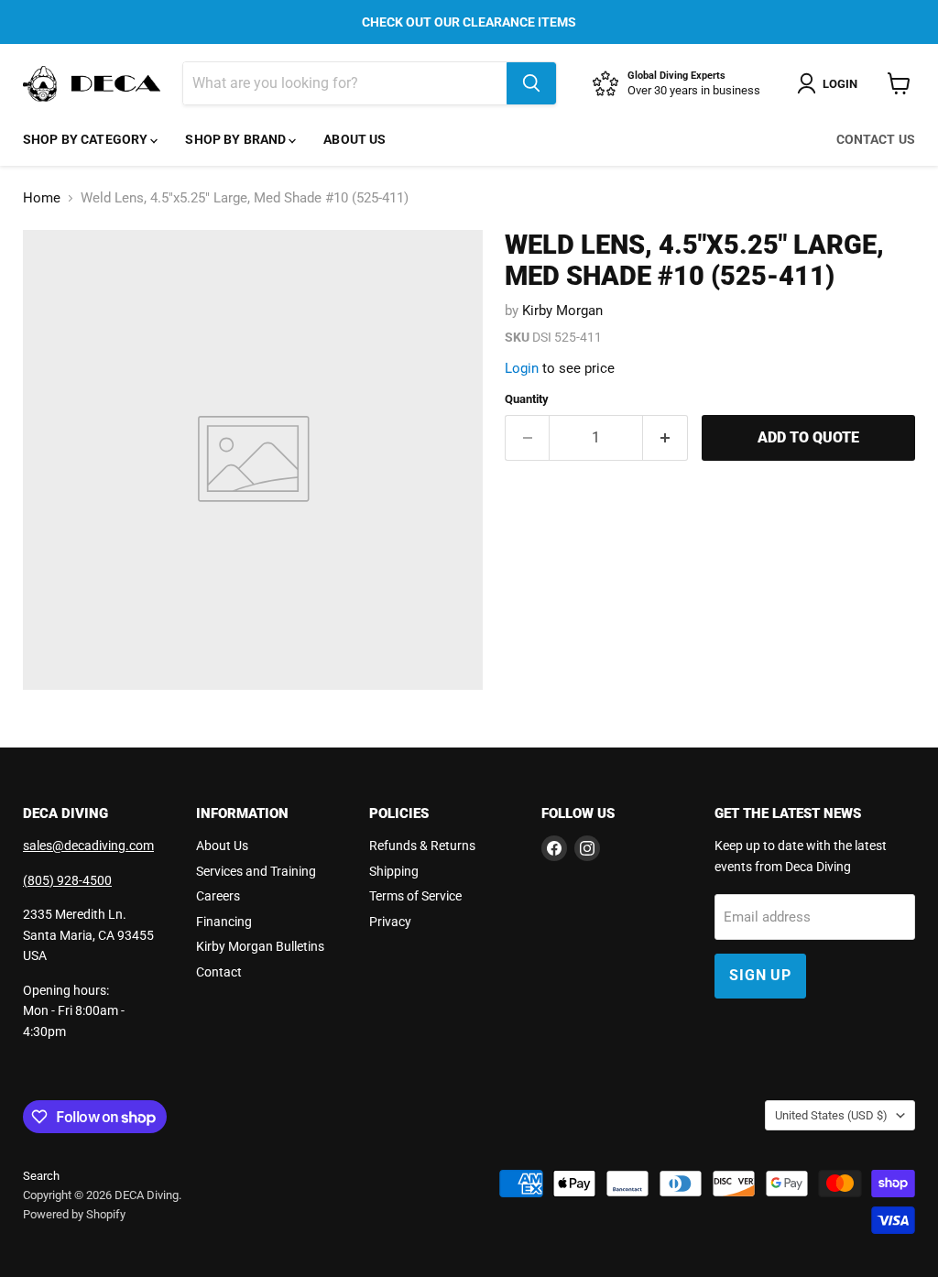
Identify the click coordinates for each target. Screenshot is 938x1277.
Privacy (390, 921)
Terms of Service (415, 896)
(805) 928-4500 (67, 880)
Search (41, 1176)
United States (831, 1115)
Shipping (394, 871)
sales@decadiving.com (88, 845)
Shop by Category (86, 139)
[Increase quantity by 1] (665, 438)
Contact (219, 972)
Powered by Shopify (74, 1214)
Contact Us (875, 139)
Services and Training (256, 871)
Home (41, 198)
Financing (224, 921)
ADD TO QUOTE (808, 437)
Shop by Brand (237, 139)
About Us (354, 139)
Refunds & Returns (422, 845)
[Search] (531, 83)
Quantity (527, 399)
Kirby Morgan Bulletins (260, 946)
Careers (218, 896)
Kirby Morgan (562, 310)
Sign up (760, 975)
